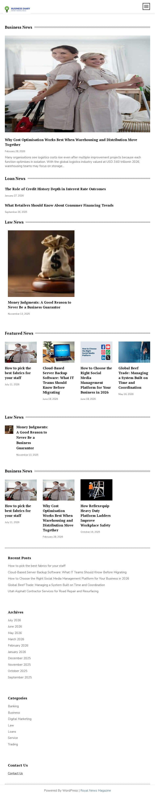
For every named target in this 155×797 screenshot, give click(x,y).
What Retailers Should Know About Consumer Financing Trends (59, 205)
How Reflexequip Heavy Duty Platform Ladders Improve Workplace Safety (68, 139)
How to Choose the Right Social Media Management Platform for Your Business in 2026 (96, 380)
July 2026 (14, 620)
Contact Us (15, 773)
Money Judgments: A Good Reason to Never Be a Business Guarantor (39, 304)
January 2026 (17, 652)
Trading (13, 744)
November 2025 (19, 665)
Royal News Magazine (95, 791)
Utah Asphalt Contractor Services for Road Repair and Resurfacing (53, 591)
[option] (77, 101)
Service (13, 738)
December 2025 (19, 658)
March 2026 (16, 639)
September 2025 (20, 677)
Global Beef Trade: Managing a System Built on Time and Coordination (133, 378)
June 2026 (15, 627)
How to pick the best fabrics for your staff (18, 373)
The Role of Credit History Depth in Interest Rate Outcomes (55, 189)
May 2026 (15, 633)
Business (14, 713)
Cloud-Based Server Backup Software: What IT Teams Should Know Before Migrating (58, 380)
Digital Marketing (19, 719)
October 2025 (17, 671)
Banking (13, 706)
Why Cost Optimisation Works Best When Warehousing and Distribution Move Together (58, 517)
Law (11, 725)
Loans (12, 732)
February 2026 (18, 645)
